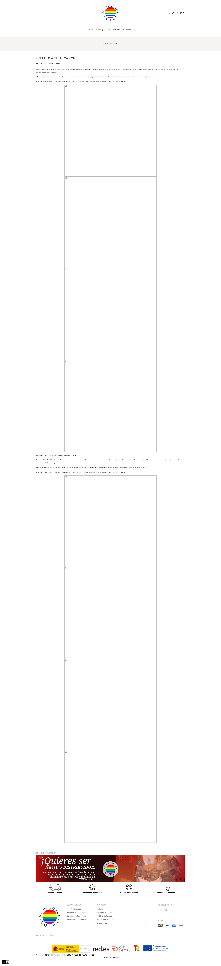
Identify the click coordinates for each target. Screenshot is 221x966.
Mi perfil (100, 909)
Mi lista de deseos (104, 916)
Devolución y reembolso (76, 916)
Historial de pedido (104, 913)
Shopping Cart (102, 923)
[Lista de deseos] (172, 13)
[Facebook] (160, 909)
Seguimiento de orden (105, 919)
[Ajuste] (177, 13)
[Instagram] (166, 909)
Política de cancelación (76, 919)
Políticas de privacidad (76, 913)
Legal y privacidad (74, 909)
